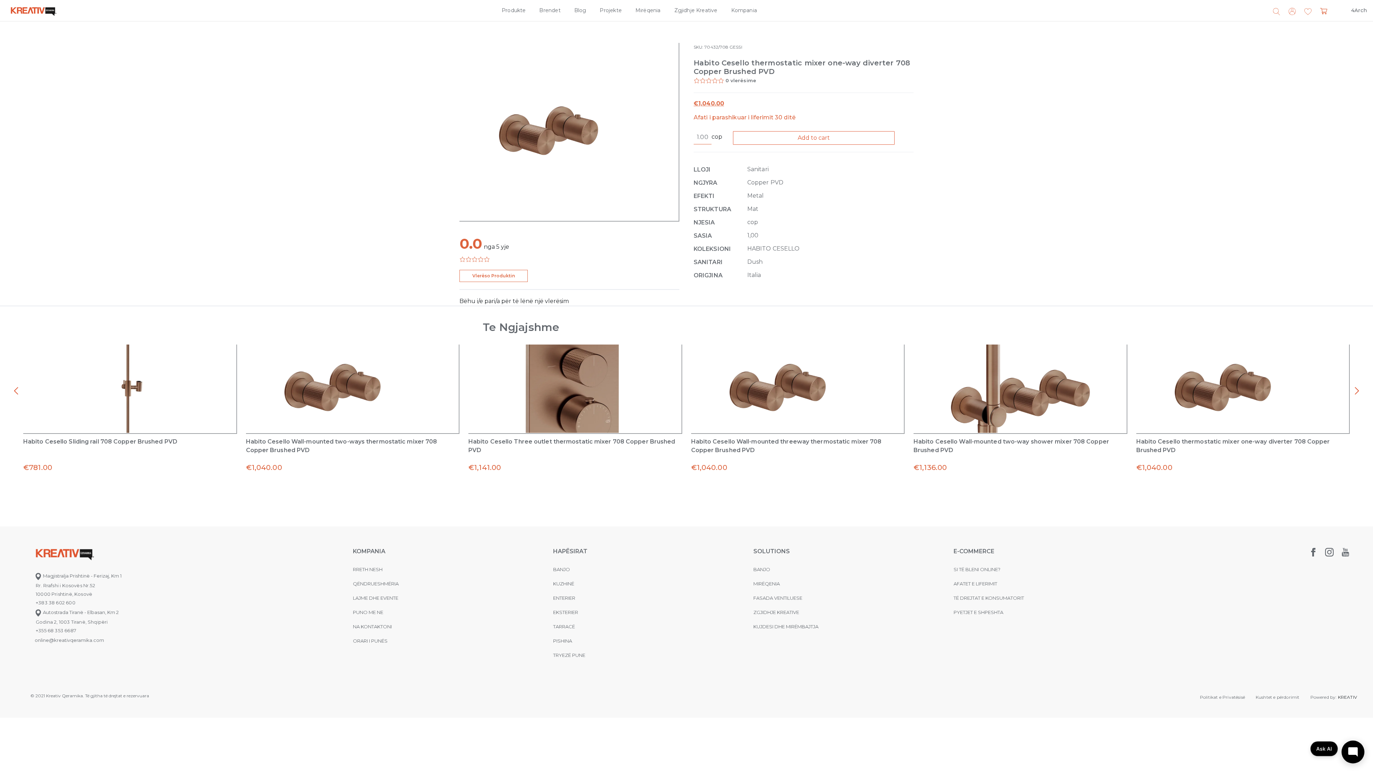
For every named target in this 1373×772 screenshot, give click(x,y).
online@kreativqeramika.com (69, 640)
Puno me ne (368, 612)
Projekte (610, 10)
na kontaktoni (372, 626)
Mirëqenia (648, 10)
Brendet (549, 10)
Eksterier (565, 612)
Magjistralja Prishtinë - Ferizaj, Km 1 (82, 576)
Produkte (514, 10)
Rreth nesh (368, 569)
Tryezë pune (569, 655)
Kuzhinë (563, 584)
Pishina (562, 641)
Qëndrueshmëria (376, 584)
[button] (1308, 12)
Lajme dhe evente (375, 598)
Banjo (561, 569)
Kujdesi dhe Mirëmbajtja (785, 626)
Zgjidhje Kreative (696, 10)
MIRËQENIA (766, 584)
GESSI (735, 47)
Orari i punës (370, 641)
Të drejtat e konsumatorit (989, 598)
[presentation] (16, 391)
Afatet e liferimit (975, 584)
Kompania (744, 10)
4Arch (1359, 10)
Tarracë (564, 626)
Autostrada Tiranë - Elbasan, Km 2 (80, 612)
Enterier (564, 598)
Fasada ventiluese (777, 598)
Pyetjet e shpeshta (978, 612)
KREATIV (1347, 697)
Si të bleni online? (977, 569)
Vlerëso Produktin (493, 275)
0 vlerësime (740, 80)
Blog (580, 10)
